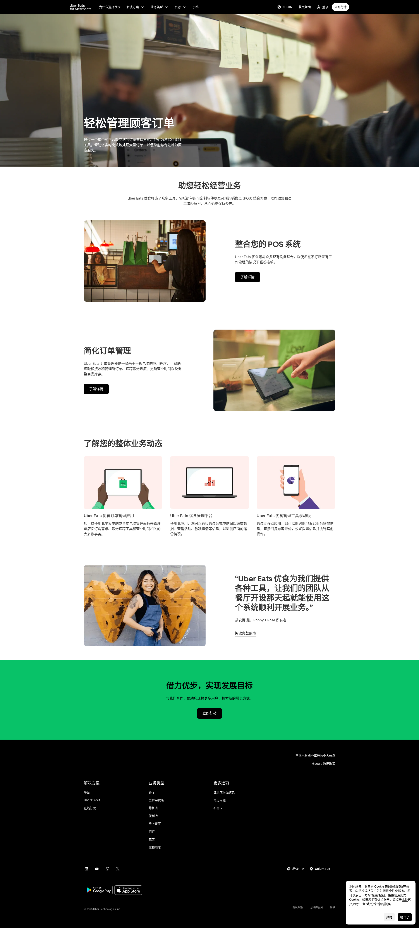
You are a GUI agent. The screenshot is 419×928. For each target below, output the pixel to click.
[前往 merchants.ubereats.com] (80, 7)
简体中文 (298, 869)
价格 (195, 7)
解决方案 (133, 7)
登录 (325, 7)
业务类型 (157, 7)
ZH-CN (287, 7)
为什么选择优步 (109, 7)
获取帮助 (305, 7)
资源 (178, 7)
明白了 (404, 917)
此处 (405, 899)
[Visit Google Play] (99, 890)
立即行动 (340, 7)
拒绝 (389, 917)
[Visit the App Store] (128, 890)
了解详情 (247, 277)
